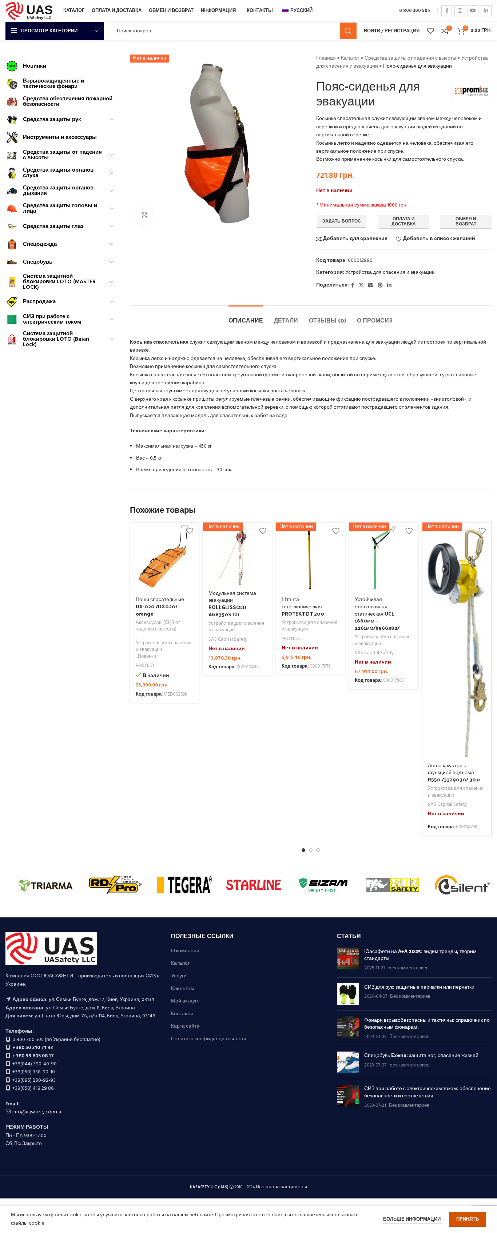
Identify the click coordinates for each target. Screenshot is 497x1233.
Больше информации (412, 1219)
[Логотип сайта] (30, 11)
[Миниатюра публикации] (348, 960)
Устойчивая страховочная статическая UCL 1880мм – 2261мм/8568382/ (377, 613)
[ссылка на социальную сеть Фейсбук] (446, 10)
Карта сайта (185, 1026)
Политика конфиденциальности (208, 1039)
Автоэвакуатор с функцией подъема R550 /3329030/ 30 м (454, 772)
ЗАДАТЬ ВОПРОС (341, 221)
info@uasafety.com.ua (36, 1112)
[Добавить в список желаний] (189, 531)
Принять (467, 1219)
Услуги (179, 976)
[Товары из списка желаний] (430, 31)
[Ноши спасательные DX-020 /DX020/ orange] (164, 557)
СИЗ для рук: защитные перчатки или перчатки (419, 986)
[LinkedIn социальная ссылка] (486, 10)
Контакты (182, 1014)
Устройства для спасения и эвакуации (390, 272)
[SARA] (115, 884)
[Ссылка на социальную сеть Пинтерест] (380, 285)
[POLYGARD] (323, 884)
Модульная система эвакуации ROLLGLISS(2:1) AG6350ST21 (232, 603)
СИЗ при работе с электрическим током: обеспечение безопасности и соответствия (427, 1092)
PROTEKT (145, 665)
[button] (303, 850)
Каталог (350, 58)
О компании (185, 951)
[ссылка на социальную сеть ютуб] (473, 10)
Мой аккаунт (185, 1001)
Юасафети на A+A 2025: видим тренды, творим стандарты (420, 954)
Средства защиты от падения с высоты (410, 58)
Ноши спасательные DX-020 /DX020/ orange (160, 606)
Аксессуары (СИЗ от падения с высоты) (158, 626)
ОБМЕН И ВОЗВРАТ (466, 222)
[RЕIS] (184, 884)
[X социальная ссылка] (361, 285)
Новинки (147, 656)
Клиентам (182, 989)
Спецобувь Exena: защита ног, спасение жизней (421, 1055)
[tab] (245, 316)
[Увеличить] (144, 215)
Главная (326, 58)
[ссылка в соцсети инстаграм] (459, 10)
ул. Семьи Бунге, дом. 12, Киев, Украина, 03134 (101, 1000)
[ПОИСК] (348, 31)
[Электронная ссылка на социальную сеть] (370, 285)
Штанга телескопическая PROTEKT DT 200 (303, 606)
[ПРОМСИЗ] (393, 884)
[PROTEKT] (254, 884)
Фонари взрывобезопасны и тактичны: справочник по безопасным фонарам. (427, 1023)
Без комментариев (408, 968)
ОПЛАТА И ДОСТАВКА (403, 222)
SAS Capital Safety (228, 639)
